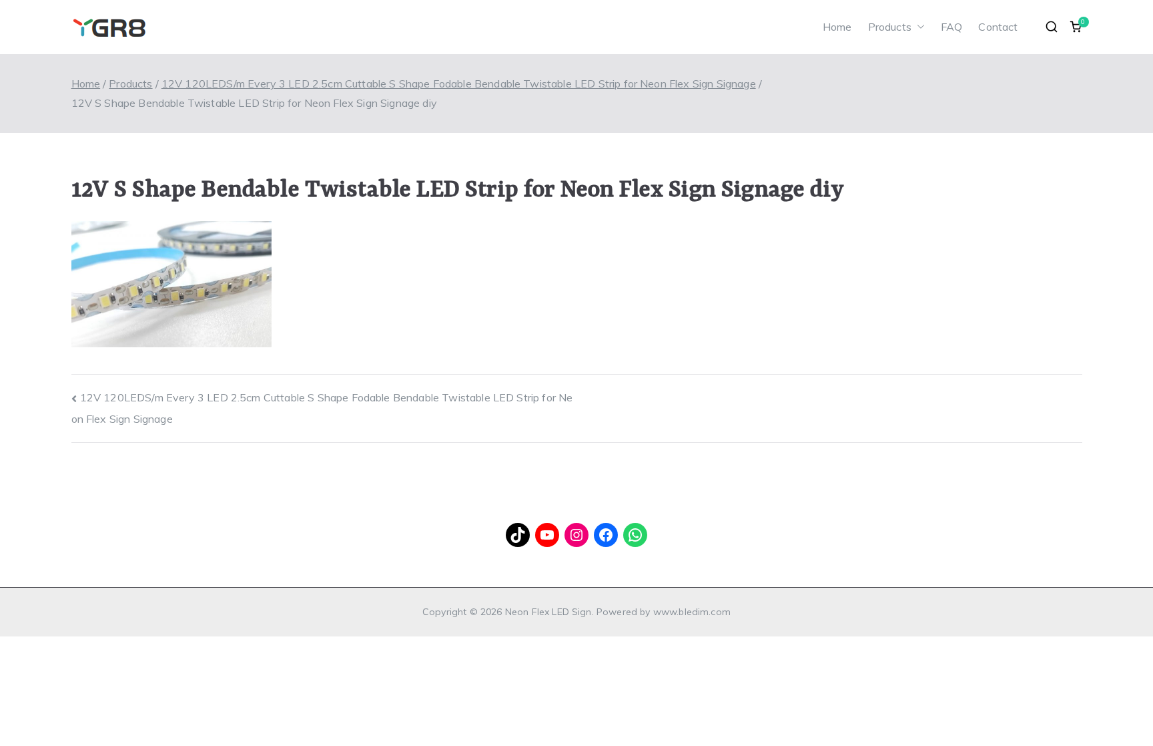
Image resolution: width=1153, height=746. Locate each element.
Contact (998, 26)
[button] (918, 27)
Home (837, 26)
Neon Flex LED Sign (548, 612)
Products (889, 26)
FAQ (951, 26)
